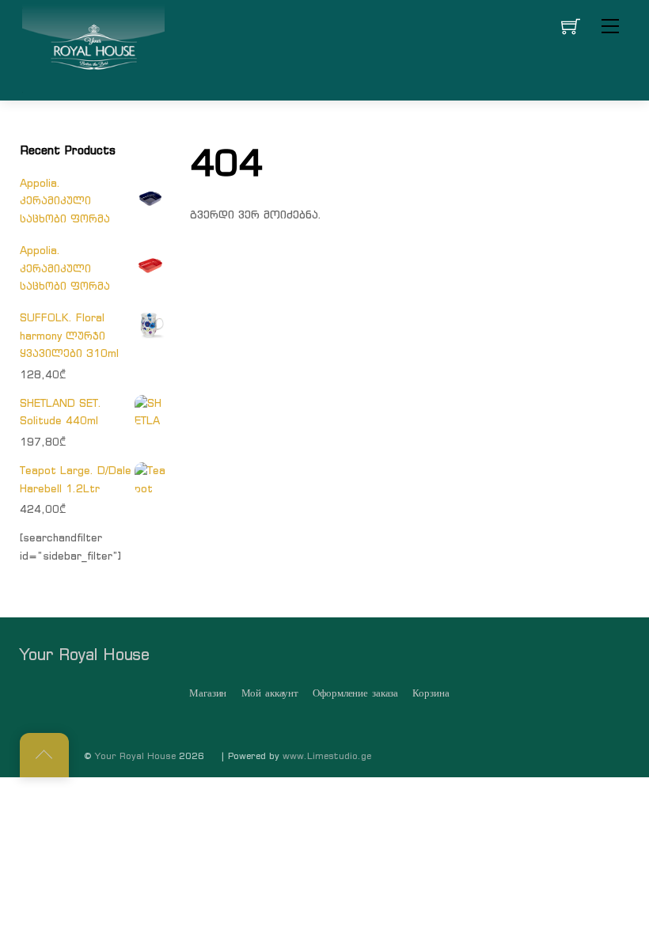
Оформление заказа (355, 693)
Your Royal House (135, 755)
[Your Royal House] (93, 48)
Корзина (430, 693)
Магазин (207, 693)
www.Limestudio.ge (327, 755)
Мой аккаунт (270, 693)
